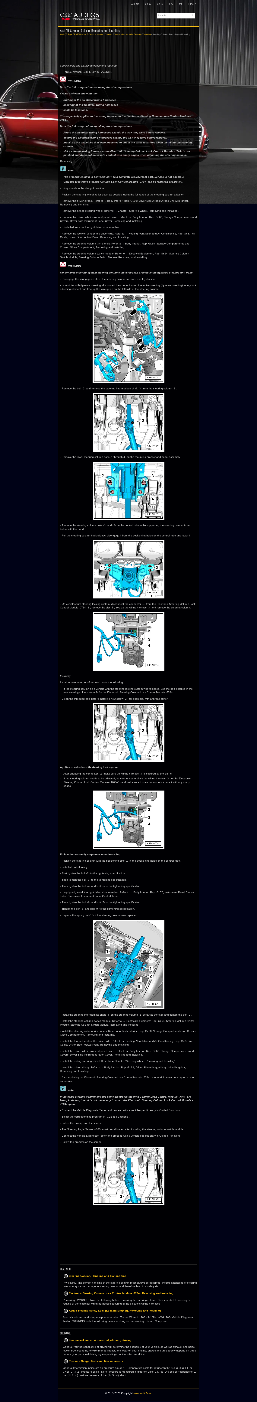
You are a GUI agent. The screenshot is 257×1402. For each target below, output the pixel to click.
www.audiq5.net (142, 1393)
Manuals (135, 4)
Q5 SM (160, 4)
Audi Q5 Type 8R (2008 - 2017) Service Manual (81, 34)
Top (180, 4)
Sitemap (192, 4)
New (171, 4)
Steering (147, 34)
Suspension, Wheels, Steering (127, 34)
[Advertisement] (128, 50)
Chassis (109, 34)
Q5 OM (148, 4)
